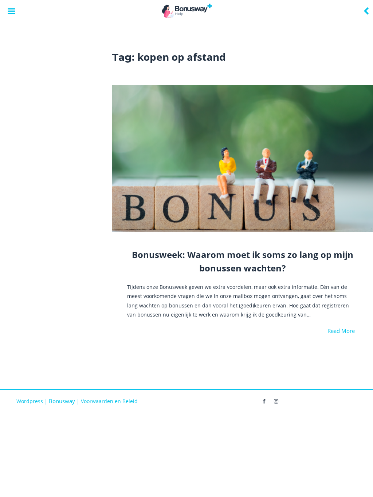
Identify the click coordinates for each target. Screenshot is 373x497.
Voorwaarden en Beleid (109, 401)
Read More (341, 330)
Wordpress (29, 401)
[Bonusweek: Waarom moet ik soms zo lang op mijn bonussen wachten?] (242, 158)
